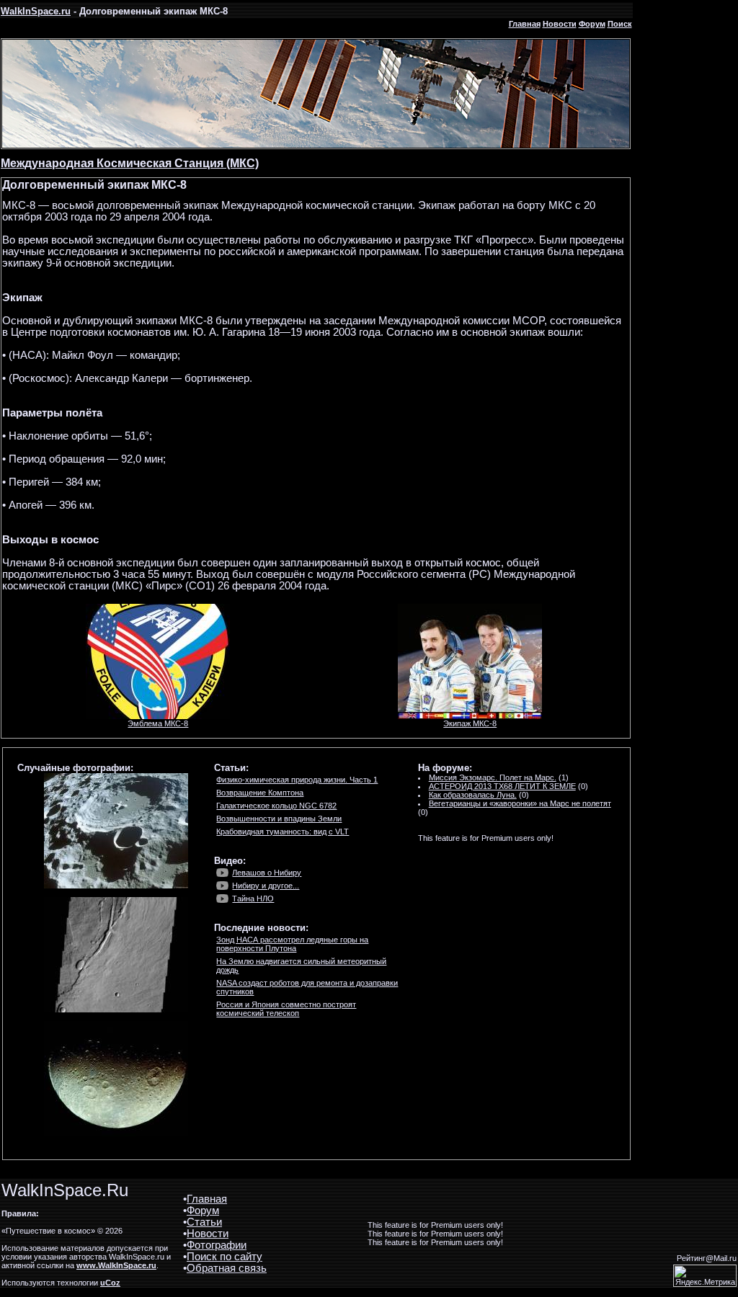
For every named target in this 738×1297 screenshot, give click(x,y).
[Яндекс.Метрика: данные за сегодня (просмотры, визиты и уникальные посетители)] (705, 1276)
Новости (560, 23)
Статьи (204, 1222)
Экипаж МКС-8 (470, 723)
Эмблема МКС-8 (158, 723)
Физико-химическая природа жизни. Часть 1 (297, 779)
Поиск (620, 23)
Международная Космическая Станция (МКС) (130, 163)
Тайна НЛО (253, 898)
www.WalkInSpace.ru (116, 1265)
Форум (592, 23)
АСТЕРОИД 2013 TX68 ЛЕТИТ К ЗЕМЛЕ (502, 786)
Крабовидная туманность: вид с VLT (282, 831)
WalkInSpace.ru (36, 11)
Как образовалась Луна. (473, 794)
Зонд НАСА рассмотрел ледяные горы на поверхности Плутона (292, 944)
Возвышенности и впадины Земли (279, 818)
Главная (525, 23)
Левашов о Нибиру (266, 872)
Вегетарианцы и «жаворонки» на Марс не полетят (520, 803)
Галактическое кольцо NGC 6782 (276, 805)
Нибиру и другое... (265, 885)
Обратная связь (227, 1268)
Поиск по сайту (224, 1256)
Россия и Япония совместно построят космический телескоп (286, 1008)
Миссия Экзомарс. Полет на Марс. (492, 777)
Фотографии (216, 1245)
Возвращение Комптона (259, 792)
